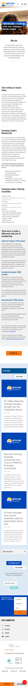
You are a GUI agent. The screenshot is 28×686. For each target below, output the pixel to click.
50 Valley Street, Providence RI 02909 (15, 653)
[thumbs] (10, 81)
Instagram (7, 629)
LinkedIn (7, 633)
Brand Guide (5, 671)
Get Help (7, 684)
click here (11, 331)
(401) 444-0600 (10, 649)
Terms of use (13, 671)
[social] (17, 81)
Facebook (7, 625)
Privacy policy (22, 671)
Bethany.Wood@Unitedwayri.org (15, 339)
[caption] (14, 81)
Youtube (7, 636)
